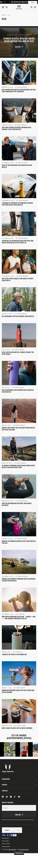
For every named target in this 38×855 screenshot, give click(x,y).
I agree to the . (20, 48)
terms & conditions (24, 48)
